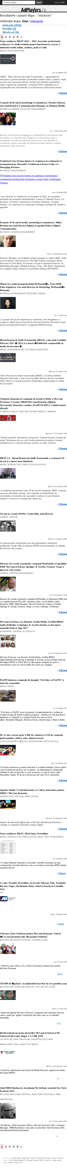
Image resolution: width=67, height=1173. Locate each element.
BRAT (40, 837)
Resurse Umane (36, 293)
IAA (1, 892)
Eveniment (6, 631)
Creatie (13, 517)
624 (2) (33, 1158)
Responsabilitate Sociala (44, 741)
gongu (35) (26, 1158)
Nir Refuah (6, 1099)
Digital (42, 465)
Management (38, 109)
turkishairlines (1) (19, 1160)
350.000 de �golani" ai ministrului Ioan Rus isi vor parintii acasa (33, 983)
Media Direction (9, 1044)
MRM (27, 796)
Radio (10, 686)
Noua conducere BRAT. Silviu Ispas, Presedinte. (24, 833)
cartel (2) (47, 1160)
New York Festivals (43, 1094)
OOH (47, 837)
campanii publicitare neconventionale (22, 412)
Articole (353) (11, 25)
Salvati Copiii (48, 987)
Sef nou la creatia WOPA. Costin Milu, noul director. (27, 514)
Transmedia (57, 837)
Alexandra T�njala (16, 741)
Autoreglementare (36, 350)
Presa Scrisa (29, 465)
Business (5, 109)
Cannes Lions (40, 940)
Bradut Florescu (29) (35, 1160)
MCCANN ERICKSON (10, 940)
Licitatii (4, 1039)
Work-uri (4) (10, 32)
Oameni (15, 109)
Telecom (25, 109)
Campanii (51, 412)
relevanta (37, 21)
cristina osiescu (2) (15, 1162)
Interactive (14, 465)
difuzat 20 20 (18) (43, 1158)
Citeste (63, 93)
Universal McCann (42, 1039)
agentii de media (28, 1044)
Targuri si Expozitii (24, 631)
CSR (2, 741)
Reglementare (15, 51)
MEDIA (3, 51)
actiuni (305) (16, 1158)
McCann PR (28, 987)
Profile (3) (9, 29)
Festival (19, 796)
